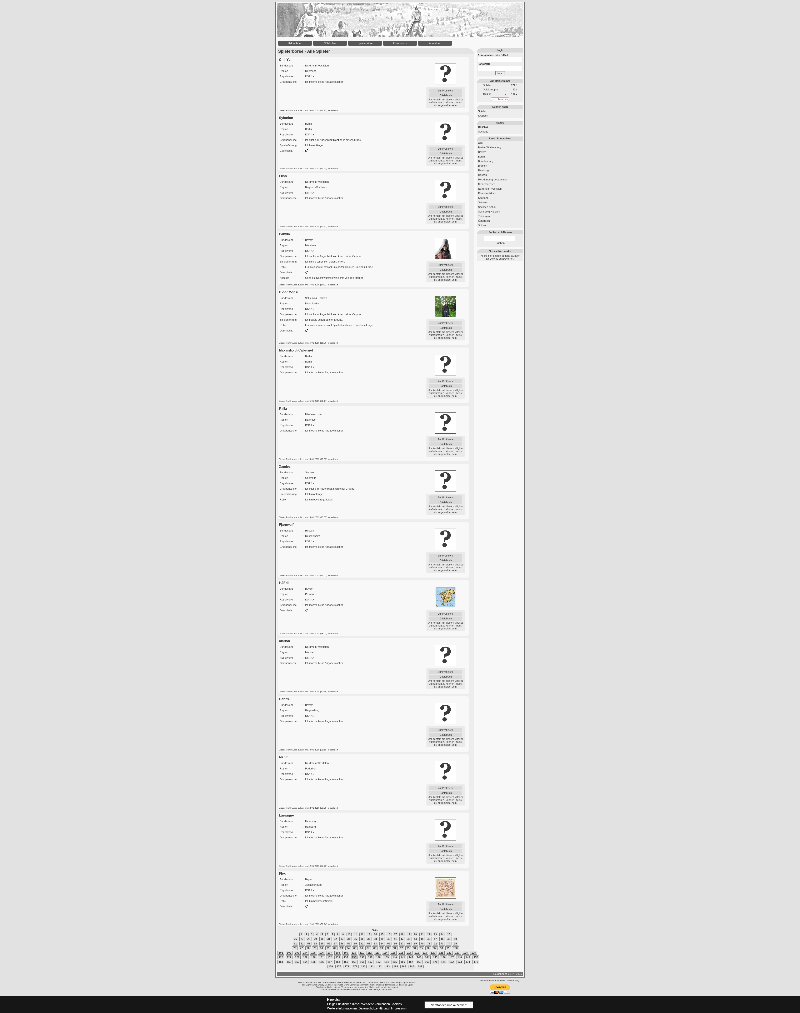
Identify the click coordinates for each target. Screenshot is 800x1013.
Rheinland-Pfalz (487, 193)
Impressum (399, 1008)
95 (421, 948)
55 (322, 943)
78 (308, 948)
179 (355, 966)
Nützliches (330, 43)
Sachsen (483, 202)
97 (434, 948)
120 (433, 952)
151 (281, 961)
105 (313, 952)
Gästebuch (446, 95)
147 (451, 957)
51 (295, 943)
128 (297, 957)
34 (348, 939)
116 (401, 952)
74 (448, 943)
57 (335, 943)
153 (297, 961)
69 (415, 943)
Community (400, 43)
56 (328, 943)
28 (308, 939)
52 (302, 943)
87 (368, 948)
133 (338, 957)
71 (428, 943)
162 (370, 961)
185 (404, 966)
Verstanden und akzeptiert (448, 1005)
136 (362, 957)
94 (414, 948)
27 (302, 939)
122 (449, 952)
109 (346, 952)
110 (354, 952)
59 (348, 943)
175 (476, 961)
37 (368, 939)
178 (347, 966)
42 (402, 939)
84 (348, 948)
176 (331, 966)
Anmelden (435, 43)
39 (382, 939)
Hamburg (483, 170)
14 (375, 934)
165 (394, 961)
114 (385, 952)
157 (330, 961)
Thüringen (484, 216)
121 (441, 952)
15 (382, 934)
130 (313, 957)
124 (465, 952)
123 (457, 952)
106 (321, 952)
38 (375, 939)
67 (402, 943)
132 (330, 957)
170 (435, 961)
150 (476, 957)
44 (415, 939)
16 (388, 934)
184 (396, 966)
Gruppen (483, 115)
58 (342, 943)
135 (354, 957)
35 (355, 939)
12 (362, 934)
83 (341, 948)
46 (428, 939)
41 (395, 939)
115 (393, 952)
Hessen (482, 175)
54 (315, 943)
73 (442, 943)
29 (315, 939)
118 (417, 952)
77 (301, 948)
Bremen (482, 165)
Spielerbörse (365, 43)
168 (419, 961)
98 (441, 948)
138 (378, 957)
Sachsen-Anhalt (487, 207)
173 (460, 961)
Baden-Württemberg (489, 147)
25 (448, 934)
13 (368, 934)
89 (381, 948)
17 (395, 934)
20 (415, 934)
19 (408, 934)
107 (330, 952)
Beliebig (483, 127)
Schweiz (483, 225)
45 (422, 939)
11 (355, 934)
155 (313, 961)
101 (281, 952)
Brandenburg (485, 161)
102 (289, 952)
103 (297, 952)
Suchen (500, 243)
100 (455, 948)
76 (294, 948)
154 (305, 961)
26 (295, 939)
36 (362, 939)
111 (362, 952)
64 (382, 943)
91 (394, 948)
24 (442, 934)
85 (354, 948)
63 (375, 943)
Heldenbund (295, 43)
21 (422, 934)
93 (408, 948)
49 (448, 939)
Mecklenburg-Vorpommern (493, 179)
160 (354, 961)
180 (363, 966)
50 (455, 939)
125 (473, 952)
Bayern (482, 152)
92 (401, 948)
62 (368, 943)
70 (422, 943)
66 (395, 943)
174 (468, 961)
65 (388, 943)
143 (419, 957)
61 (362, 943)
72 (435, 943)
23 (435, 934)
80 (321, 948)
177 (339, 966)
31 (328, 939)
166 (403, 961)
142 (411, 957)
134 (346, 957)
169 (427, 961)
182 (379, 966)
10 (349, 934)
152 (289, 961)
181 (371, 966)
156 (321, 961)
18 (402, 934)
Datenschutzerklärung (374, 1008)
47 (435, 939)
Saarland (483, 197)
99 (448, 948)
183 (387, 966)
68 (408, 943)
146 (443, 957)
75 (455, 943)
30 (322, 939)
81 (328, 948)
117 (409, 952)
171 (443, 961)
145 (435, 957)
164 (386, 961)
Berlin (481, 156)
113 (377, 952)
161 (362, 961)
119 (425, 952)
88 (374, 948)
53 (308, 943)
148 (460, 957)
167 (411, 961)
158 (338, 961)
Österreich (484, 220)
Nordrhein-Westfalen (490, 188)
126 (281, 957)
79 (314, 948)
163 (378, 961)
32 (335, 939)
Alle (480, 142)
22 (428, 934)
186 (412, 966)
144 (427, 957)
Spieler (482, 111)
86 (361, 948)
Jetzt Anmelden (500, 99)
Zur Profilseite (446, 90)
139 (386, 957)
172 (451, 961)
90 (388, 948)
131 (321, 957)
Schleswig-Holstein (489, 211)
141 (403, 957)
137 (370, 957)
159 (346, 961)
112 (370, 952)
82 (334, 948)
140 (394, 957)
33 (342, 939)
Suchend (483, 131)
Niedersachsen (486, 184)
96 (428, 948)
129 (305, 957)
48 (442, 939)
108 (338, 952)
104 (305, 952)
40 (388, 939)
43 (408, 939)
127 (289, 957)
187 (420, 966)
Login (500, 73)
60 (355, 943)
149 (468, 957)
